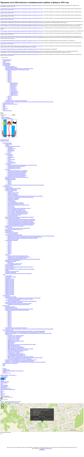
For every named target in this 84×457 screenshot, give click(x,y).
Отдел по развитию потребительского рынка (17, 213)
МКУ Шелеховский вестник (14, 345)
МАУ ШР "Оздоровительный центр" (15, 350)
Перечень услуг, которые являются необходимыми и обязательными (19, 360)
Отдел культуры (11, 207)
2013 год (9, 325)
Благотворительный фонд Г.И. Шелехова (14, 302)
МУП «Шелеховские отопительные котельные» (18, 349)
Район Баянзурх (11, 157)
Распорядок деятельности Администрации (14, 225)
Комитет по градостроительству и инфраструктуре (18, 204)
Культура (10, 151)
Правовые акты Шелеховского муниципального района (17, 310)
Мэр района (10, 191)
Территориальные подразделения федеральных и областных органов (22, 165)
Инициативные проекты (10, 179)
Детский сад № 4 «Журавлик (14, 352)
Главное (7, 270)
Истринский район (12, 162)
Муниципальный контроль (11, 189)
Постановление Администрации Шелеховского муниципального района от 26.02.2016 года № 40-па (21, 54)
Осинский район (11, 159)
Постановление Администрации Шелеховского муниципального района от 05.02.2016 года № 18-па (21, 8)
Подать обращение (9, 265)
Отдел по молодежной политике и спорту (16, 210)
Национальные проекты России (12, 271)
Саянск (9, 160)
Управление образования (13, 194)
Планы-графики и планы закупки (15, 263)
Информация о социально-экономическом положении (16, 177)
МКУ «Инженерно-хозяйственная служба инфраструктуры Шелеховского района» (25, 357)
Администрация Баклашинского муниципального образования (21, 223)
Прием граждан (8, 227)
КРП (4, 364)
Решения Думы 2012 (9, 279)
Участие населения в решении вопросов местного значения (20, 298)
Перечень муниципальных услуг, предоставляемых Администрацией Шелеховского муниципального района (28, 333)
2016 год (9, 242)
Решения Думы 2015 (9, 282)
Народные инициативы (10, 178)
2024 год (9, 181)
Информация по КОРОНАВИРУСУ (13, 260)
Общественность (6, 295)
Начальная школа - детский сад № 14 (15, 353)
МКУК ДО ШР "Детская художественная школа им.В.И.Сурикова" (22, 344)
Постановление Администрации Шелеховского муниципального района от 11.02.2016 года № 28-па (21, 36)
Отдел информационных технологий (15, 202)
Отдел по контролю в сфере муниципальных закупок (19, 208)
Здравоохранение (11, 148)
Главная (2, 380)
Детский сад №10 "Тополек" (14, 337)
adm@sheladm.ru (3, 377)
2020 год (9, 246)
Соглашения (8, 277)
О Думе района (8, 275)
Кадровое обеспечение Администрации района (18, 255)
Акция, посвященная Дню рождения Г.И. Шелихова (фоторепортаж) (22, 301)
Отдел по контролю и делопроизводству (16, 209)
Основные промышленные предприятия (16, 166)
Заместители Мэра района (13, 192)
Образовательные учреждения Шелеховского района (19, 256)
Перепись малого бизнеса (13, 239)
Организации (8, 163)
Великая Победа (8, 144)
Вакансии (7, 254)
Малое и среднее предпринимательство (13, 234)
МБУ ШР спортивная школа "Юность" (16, 341)
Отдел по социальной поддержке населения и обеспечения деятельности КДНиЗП (25, 196)
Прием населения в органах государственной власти (19, 228)
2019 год (9, 245)
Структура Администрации (11, 190)
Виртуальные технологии (13, 402)
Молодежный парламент (10, 276)
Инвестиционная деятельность (11, 232)
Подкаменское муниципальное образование (17, 175)
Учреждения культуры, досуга (14, 168)
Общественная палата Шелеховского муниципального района (18, 303)
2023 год (9, 180)
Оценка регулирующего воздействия (13, 188)
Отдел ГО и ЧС (11, 206)
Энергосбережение (9, 231)
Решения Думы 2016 (9, 283)
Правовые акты (6, 305)
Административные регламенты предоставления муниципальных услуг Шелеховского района (25, 331)
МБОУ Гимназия (11, 342)
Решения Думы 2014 (9, 281)
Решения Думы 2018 (9, 285)
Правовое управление (12, 193)
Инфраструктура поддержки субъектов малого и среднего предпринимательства (25, 237)
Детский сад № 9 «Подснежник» (15, 336)
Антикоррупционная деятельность (10, 363)
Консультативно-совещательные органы (13, 229)
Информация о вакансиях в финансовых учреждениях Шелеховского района (24, 259)
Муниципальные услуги (8, 329)
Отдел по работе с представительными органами (18, 212)
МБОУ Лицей (11, 343)
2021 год (9, 248)
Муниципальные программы (11, 240)
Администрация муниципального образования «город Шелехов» (21, 219)
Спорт (9, 152)
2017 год (9, 243)
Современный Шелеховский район (12, 146)
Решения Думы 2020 (9, 287)
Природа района (11, 150)
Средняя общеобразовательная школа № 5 (16, 355)
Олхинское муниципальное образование (16, 173)
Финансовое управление (13, 199)
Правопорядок (8, 230)
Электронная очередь (4, 396)
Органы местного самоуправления (12, 218)
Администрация (6, 186)
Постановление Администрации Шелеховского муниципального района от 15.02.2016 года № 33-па (21, 42)
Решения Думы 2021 (9, 289)
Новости (2, 391)
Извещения (10, 262)
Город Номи (10, 155)
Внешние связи (8, 154)
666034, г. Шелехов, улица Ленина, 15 (8, 375)
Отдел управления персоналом (14, 214)
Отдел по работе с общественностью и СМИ (17, 211)
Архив (1, 394)
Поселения (7, 169)
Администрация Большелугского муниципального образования (21, 220)
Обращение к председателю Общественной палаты (18, 304)
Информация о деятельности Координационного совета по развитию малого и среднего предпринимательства (31, 235)
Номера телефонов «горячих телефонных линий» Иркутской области (20, 269)
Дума (4, 274)
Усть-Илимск (10, 161)
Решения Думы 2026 (9, 294)
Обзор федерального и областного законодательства (16, 327)
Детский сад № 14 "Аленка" (14, 338)
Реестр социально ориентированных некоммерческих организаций (19, 217)
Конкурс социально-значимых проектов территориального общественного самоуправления (24, 184)
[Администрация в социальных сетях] (0, 398)
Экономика (10, 147)
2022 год (9, 249)
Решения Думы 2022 (9, 290)
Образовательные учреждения (14, 167)
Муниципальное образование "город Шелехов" (18, 170)
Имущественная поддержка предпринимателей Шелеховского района (22, 238)
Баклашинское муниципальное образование (17, 172)
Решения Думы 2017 (9, 284)
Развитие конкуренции (13, 233)
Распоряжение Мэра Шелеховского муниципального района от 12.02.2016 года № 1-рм (18, 40)
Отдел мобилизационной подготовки (16, 203)
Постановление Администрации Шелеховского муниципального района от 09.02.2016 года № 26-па (21, 33)
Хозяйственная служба (12, 215)
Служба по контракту (9, 267)
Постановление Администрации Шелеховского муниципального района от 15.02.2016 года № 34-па (21, 45)
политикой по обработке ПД (46, 448)
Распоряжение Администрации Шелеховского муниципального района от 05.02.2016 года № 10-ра (21, 5)
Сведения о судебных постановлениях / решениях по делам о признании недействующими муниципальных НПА (29, 328)
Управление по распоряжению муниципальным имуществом (21, 197)
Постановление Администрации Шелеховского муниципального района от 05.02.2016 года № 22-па (21, 21)
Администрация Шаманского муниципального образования (20, 224)
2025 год (9, 182)
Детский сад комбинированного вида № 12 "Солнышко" (20, 358)
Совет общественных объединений (12, 300)
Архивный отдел (11, 200)
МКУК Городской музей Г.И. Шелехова (16, 347)
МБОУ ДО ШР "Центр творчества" (15, 346)
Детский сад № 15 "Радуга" (13, 339)
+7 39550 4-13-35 (4, 376)
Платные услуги (8, 334)
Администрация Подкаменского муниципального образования (21, 222)
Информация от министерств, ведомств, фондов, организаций (18, 273)
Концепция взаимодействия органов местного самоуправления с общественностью (22, 297)
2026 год (9, 183)
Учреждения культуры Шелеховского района (17, 258)
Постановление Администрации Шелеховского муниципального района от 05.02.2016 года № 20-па (21, 15)
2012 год (9, 326)
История (7, 145)
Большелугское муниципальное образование (17, 171)
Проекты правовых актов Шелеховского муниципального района (19, 308)
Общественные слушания (10, 296)
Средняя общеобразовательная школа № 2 (16, 354)
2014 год (9, 324)
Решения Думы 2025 (9, 293)
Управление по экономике (13, 198)
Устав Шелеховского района (11, 307)
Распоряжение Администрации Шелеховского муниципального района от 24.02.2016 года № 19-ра (21, 51)
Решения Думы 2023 (9, 291)
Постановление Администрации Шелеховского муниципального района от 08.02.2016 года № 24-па (21, 27)
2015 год (9, 241)
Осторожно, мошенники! (10, 272)
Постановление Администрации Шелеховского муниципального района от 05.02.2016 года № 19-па (21, 11)
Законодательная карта (10, 306)
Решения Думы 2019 (9, 286)
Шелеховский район (7, 142)
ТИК (4, 365)
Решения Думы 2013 (9, 280)
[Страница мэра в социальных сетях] (0, 400)
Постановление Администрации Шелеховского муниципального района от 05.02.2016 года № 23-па (21, 24)
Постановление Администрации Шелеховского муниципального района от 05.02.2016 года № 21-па (21, 18)
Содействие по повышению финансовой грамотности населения (19, 266)
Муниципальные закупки (10, 261)
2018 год (9, 244)
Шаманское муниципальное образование (16, 176)
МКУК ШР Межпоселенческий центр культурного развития (20, 348)
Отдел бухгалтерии (12, 201)
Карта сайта (2, 393)
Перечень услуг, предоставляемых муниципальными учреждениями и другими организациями (25, 362)
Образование (10, 149)
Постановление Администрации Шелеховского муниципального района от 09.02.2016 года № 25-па (21, 31)
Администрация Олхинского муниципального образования (20, 221)
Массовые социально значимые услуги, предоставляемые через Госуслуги (21, 359)
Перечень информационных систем (12, 264)
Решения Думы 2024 (9, 292)
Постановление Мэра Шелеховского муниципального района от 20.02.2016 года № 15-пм (19, 49)
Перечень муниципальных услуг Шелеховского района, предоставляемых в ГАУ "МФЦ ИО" (25, 332)
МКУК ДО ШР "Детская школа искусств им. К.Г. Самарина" (20, 356)
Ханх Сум (10, 156)
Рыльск (9, 158)
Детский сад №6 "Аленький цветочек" (16, 335)
